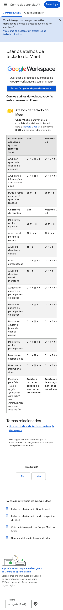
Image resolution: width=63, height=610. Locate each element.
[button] (5, 4)
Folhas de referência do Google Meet (28, 501)
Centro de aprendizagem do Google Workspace (24, 4)
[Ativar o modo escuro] (35, 604)
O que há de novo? (34, 12)
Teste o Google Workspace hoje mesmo (31, 88)
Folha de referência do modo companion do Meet (33, 518)
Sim (23, 476)
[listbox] (18, 604)
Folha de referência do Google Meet (30, 509)
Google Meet (30, 126)
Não (39, 476)
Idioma (12, 600)
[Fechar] (60, 21)
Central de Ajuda (12, 12)
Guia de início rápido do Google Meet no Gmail (33, 529)
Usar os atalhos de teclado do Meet (31, 538)
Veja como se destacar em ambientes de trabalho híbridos (24, 32)
